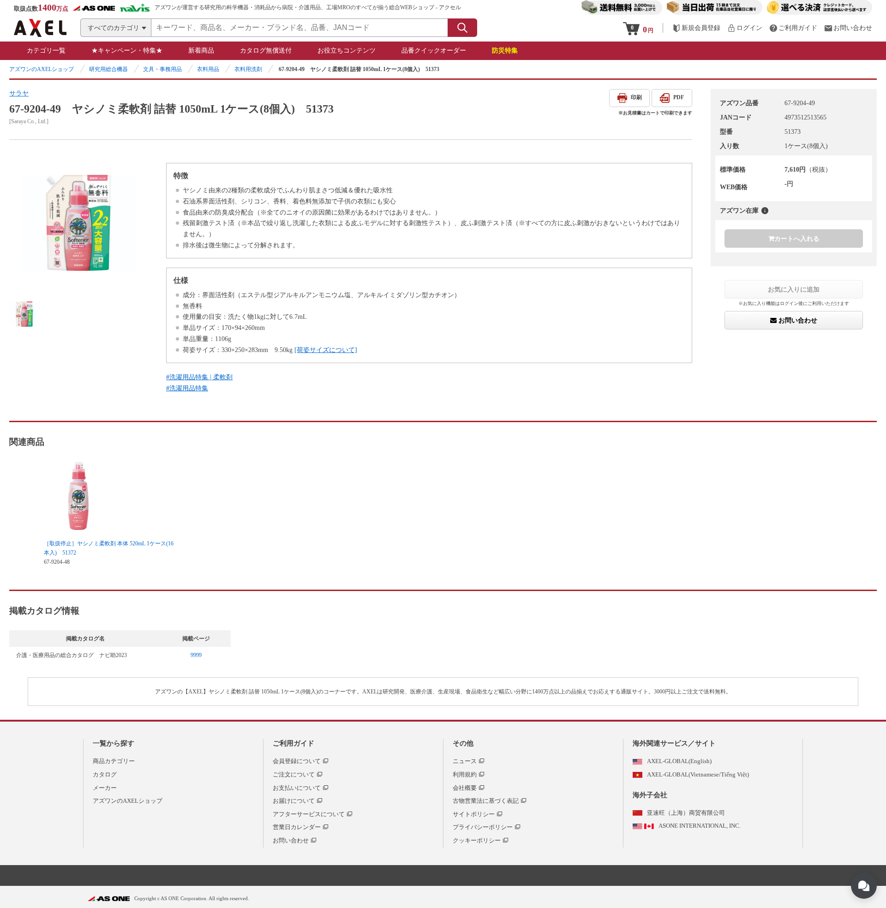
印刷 (636, 97)
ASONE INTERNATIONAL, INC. (700, 825)
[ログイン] (744, 28)
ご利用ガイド (293, 743)
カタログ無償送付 (266, 50)
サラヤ (19, 93)
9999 (196, 655)
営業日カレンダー (297, 827)
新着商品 (201, 50)
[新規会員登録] (696, 28)
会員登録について (297, 761)
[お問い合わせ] (848, 28)
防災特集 (505, 50)
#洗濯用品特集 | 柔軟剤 (199, 377)
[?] (764, 210)
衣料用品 (208, 69)
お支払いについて (297, 787)
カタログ (105, 774)
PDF (678, 97)
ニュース (465, 761)
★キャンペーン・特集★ (126, 50)
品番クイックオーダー (433, 50)
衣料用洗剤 (248, 69)
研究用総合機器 (108, 69)
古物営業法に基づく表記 (486, 800)
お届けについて (294, 800)
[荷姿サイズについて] (325, 349)
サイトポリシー (474, 814)
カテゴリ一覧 (46, 50)
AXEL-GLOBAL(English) (679, 761)
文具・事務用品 (162, 69)
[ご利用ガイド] (793, 28)
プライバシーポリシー (483, 827)
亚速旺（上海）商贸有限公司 (686, 812)
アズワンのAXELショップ (41, 69)
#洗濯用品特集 (187, 388)
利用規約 (465, 774)
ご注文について (294, 774)
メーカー (105, 787)
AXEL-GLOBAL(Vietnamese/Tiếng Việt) (698, 774)
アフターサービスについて (309, 814)
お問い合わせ (797, 320)
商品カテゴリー (114, 761)
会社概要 (465, 787)
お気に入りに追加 (794, 289)
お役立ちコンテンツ (346, 50)
